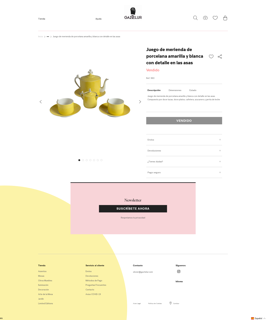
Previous (35, 159)
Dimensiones (175, 90)
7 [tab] (101, 160)
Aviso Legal (137, 303)
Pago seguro (154, 172)
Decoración (43, 289)
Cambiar (176, 303)
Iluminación (43, 285)
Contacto (90, 289)
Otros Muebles (45, 280)
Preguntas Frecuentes (96, 285)
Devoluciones (154, 150)
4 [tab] (90, 160)
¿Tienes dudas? (155, 161)
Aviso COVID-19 (93, 294)
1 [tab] (79, 160)
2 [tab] (83, 160)
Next (144, 159)
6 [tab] (98, 160)
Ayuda (98, 18)
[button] (211, 56)
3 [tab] (87, 160)
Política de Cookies (155, 303)
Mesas (41, 276)
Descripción (154, 90)
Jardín (41, 298)
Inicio (40, 36)
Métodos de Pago (94, 280)
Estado (192, 90)
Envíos (150, 139)
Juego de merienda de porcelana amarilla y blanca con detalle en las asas (86, 36)
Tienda (41, 18)
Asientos (42, 271)
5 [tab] (94, 160)
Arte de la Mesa (45, 294)
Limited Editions (45, 303)
